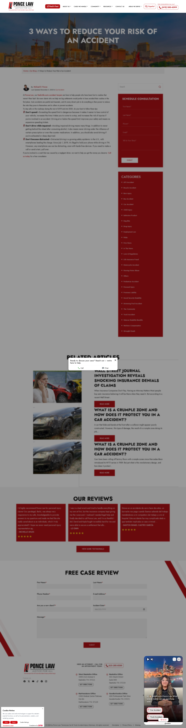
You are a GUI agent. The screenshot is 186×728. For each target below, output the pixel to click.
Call (82, 368)
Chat (106, 368)
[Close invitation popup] (115, 360)
